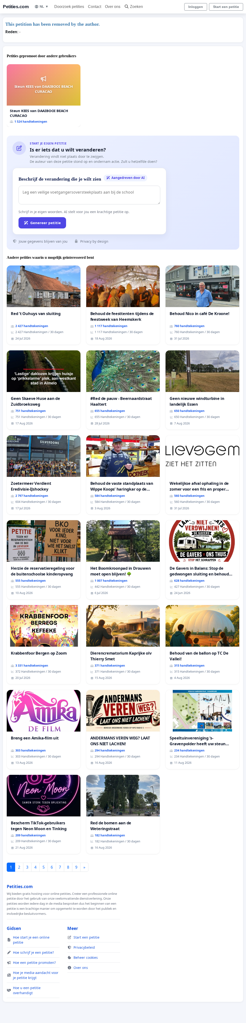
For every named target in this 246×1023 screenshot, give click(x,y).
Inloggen (195, 7)
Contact (94, 7)
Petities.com (16, 6)
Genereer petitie (45, 222)
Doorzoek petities (69, 7)
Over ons (112, 7)
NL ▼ (44, 6)
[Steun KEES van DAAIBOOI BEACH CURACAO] (43, 95)
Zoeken (136, 7)
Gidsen (14, 928)
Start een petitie (226, 7)
